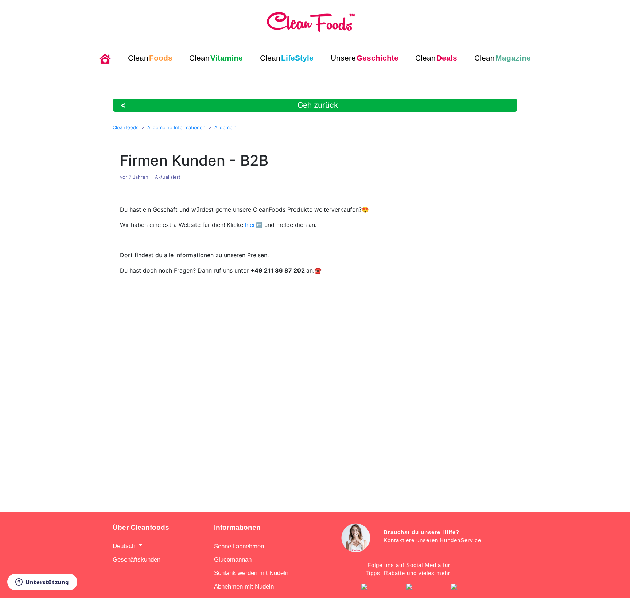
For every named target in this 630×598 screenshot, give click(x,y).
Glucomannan (233, 559)
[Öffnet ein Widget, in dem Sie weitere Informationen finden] (42, 583)
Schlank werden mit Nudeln (251, 572)
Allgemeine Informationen (176, 127)
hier (250, 224)
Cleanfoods (126, 127)
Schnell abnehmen (239, 546)
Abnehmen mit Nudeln (244, 586)
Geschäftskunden (136, 559)
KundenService (460, 540)
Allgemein (225, 127)
